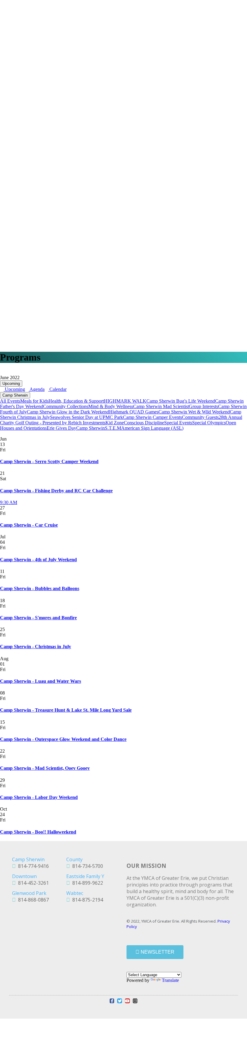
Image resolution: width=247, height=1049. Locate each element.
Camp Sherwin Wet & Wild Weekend (194, 411)
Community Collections (65, 406)
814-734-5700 (86, 866)
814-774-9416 (32, 866)
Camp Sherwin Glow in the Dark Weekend (68, 411)
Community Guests (200, 417)
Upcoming (11, 383)
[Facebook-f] (112, 1000)
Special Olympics (209, 422)
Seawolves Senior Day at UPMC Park (86, 417)
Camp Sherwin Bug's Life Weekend (180, 401)
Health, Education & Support (76, 401)
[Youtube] (127, 1000)
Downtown (24, 876)
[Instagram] (135, 1000)
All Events (10, 401)
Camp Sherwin (15, 395)
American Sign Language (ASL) (152, 428)
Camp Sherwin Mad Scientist (161, 406)
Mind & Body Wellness (110, 406)
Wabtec (74, 893)
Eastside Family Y (85, 876)
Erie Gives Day (61, 428)
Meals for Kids (34, 401)
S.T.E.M (113, 428)
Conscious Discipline (144, 422)
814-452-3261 (32, 883)
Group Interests (203, 406)
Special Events (178, 422)
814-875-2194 (86, 899)
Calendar (57, 389)
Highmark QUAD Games (133, 411)
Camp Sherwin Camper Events (152, 417)
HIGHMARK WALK (125, 401)
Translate (170, 980)
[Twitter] (119, 1000)
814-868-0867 (32, 899)
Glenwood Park (29, 893)
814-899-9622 (86, 883)
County (74, 859)
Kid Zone (114, 422)
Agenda (37, 389)
